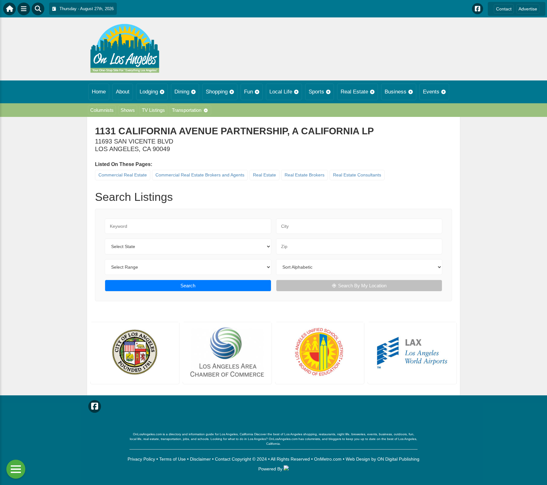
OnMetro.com (328, 459)
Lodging (149, 92)
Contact (504, 8)
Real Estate (354, 92)
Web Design (358, 459)
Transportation (186, 110)
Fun (248, 92)
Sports (316, 92)
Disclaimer (200, 459)
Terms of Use (172, 459)
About (122, 92)
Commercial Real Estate (122, 174)
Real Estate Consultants (357, 174)
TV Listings (153, 110)
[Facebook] (477, 8)
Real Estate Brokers (304, 174)
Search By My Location (362, 285)
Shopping (217, 92)
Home (99, 92)
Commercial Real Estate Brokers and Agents (199, 174)
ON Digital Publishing (398, 459)
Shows (128, 110)
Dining (181, 92)
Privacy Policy (141, 459)
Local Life (280, 92)
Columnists (102, 110)
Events (431, 92)
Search (187, 285)
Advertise (528, 8)
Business (395, 92)
